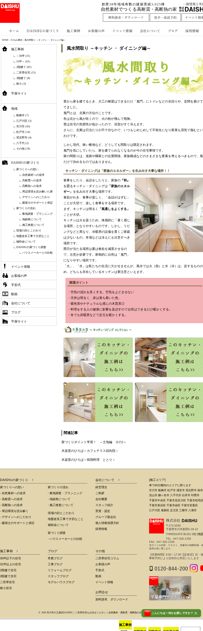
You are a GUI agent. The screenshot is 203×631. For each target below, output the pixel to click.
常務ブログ (55, 558)
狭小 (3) (21, 83)
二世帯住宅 (7, 582)
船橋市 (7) (22, 115)
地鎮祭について (32, 219)
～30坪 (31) (23, 55)
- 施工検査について (60, 505)
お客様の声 (97, 31)
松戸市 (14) (23, 131)
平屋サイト (19, 93)
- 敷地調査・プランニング (65, 493)
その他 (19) (23, 148)
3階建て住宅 (8, 576)
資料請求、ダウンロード (111, 599)
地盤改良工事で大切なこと (33, 236)
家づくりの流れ (26, 208)
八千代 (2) (22, 143)
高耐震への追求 (32, 180)
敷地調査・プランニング (37, 213)
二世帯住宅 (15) (26, 72)
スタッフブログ (58, 576)
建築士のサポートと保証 (37, 202)
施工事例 (73, 31)
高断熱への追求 (32, 186)
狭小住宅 (6, 588)
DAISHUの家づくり (43, 31)
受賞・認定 (102, 511)
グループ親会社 (105, 517)
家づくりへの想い (27, 169)
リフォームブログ (60, 570)
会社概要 (101, 499)
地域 (14, 108)
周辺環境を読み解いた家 (37, 191)
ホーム (12, 31)
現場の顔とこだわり (28, 230)
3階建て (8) (23, 78)
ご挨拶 (99, 493)
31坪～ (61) (23, 61)
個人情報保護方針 (107, 523)
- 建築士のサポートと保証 (17, 523)
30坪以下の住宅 (10, 558)
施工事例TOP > (125, 626)
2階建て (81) (24, 67)
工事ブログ (55, 564)
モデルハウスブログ (61, 582)
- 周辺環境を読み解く (14, 511)
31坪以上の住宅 (10, 564)
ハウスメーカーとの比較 (37, 252)
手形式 (16, 285)
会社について (150, 31)
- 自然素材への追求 (13, 493)
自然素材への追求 (33, 174)
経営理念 (101, 487)
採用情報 (101, 529)
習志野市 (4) (24, 137)
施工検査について (33, 224)
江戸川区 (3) (24, 120)
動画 (14, 294)
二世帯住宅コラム (107, 558)
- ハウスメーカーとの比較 (65, 538)
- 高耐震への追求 (11, 499)
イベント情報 (122, 31)
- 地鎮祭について (59, 499)
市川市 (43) (23, 126)
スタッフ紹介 (104, 505)
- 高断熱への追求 (11, 505)
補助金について (26, 241)
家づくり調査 (57, 532)
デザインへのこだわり (36, 197)
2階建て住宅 (8, 570)
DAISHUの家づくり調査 (31, 247)
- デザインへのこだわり (16, 517)
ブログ (173, 31)
